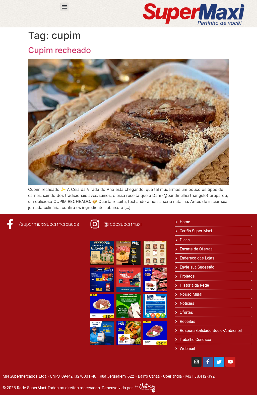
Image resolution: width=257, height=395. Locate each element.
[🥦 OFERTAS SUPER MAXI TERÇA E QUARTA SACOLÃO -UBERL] (128, 333)
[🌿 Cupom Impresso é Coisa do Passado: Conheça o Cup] (128, 306)
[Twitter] (219, 362)
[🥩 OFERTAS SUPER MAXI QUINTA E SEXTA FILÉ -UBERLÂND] (155, 280)
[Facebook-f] (208, 362)
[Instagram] (196, 362)
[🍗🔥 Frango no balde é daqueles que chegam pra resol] (155, 253)
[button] (64, 7)
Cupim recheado (59, 50)
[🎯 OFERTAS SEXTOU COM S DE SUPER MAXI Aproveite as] (128, 253)
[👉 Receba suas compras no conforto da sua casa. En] (102, 333)
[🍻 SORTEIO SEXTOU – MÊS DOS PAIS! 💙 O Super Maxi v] (102, 253)
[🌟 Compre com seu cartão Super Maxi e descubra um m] (128, 280)
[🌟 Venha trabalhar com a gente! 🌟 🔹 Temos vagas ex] (155, 306)
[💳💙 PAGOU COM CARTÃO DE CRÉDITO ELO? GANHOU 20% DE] (102, 280)
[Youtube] (230, 362)
